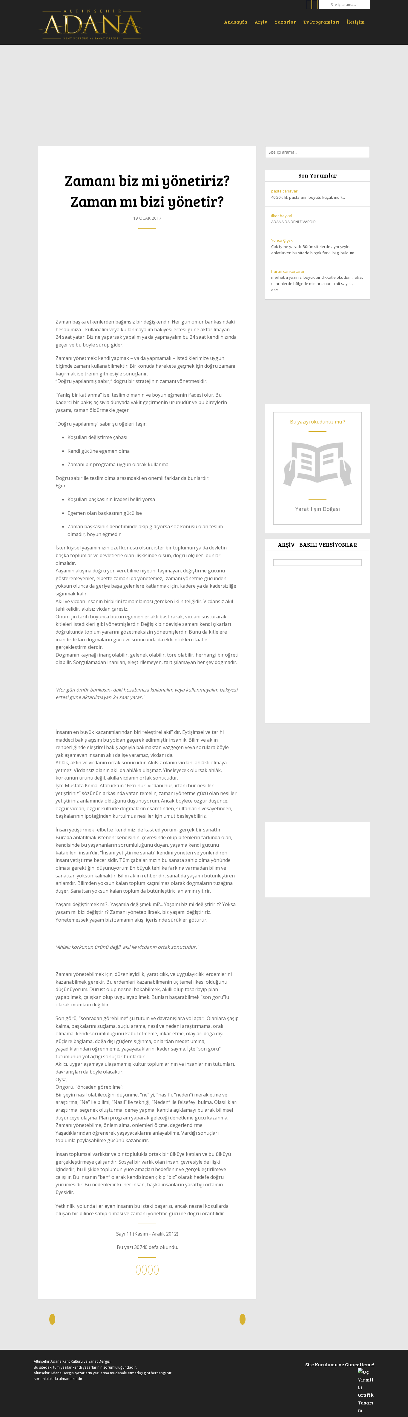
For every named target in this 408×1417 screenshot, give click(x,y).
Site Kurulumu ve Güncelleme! (339, 1364)
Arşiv (260, 22)
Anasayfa (235, 22)
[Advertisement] (204, 92)
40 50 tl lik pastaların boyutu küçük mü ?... (308, 194)
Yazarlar (285, 22)
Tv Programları (321, 22)
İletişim (356, 22)
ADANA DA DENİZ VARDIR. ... (295, 219)
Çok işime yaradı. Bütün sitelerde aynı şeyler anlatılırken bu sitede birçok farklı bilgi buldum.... (314, 246)
